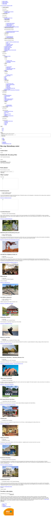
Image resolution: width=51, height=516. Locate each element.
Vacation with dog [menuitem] (7, 48)
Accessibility (4, 505)
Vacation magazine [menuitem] (5, 7)
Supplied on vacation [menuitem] (9, 44)
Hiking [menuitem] (6, 63)
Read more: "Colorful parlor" (5, 423)
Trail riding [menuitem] (8, 86)
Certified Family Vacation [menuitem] (10, 25)
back (1, 126)
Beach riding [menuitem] (8, 87)
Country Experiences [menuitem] (9, 37)
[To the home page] (6, 5)
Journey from (2, 171)
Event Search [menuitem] (6, 112)
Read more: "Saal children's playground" (6, 303)
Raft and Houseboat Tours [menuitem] (10, 32)
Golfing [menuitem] (5, 79)
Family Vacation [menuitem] (7, 19)
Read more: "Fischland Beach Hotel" (6, 486)
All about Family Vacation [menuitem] (10, 23)
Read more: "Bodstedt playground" (6, 197)
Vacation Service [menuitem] (5, 116)
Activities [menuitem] (4, 51)
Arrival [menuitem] (5, 123)
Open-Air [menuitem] (5, 114)
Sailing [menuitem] (5, 78)
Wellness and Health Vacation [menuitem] (9, 38)
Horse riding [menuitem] (6, 80)
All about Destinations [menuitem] (7, 95)
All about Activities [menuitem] (7, 56)
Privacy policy (4, 503)
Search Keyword (4, 134)
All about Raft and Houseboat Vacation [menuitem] (12, 31)
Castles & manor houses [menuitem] (8, 99)
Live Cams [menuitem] (6, 122)
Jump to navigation (5, 2)
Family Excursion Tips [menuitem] (9, 24)
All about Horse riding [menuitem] (9, 83)
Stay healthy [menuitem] (8, 43)
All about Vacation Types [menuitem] (8, 17)
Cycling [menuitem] (6, 57)
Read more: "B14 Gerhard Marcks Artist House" (8, 404)
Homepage (4, 141)
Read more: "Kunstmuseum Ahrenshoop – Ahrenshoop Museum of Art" (11, 363)
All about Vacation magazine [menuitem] (8, 11)
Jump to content (4, 1)
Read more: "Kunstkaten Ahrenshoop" (6, 464)
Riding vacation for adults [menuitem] (10, 84)
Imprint (3, 504)
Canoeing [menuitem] (6, 71)
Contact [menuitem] (5, 124)
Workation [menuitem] (6, 50)
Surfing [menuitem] (5, 76)
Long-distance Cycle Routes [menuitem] (10, 61)
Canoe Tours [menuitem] (8, 75)
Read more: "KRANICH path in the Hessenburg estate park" (10, 239)
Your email (2, 493)
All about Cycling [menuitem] (9, 60)
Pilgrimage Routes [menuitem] (9, 69)
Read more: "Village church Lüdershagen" (7, 384)
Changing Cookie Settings (6, 506)
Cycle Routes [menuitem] (8, 62)
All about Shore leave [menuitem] (9, 36)
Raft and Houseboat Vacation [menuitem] (9, 27)
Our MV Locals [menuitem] (6, 12)
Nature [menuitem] (6, 101)
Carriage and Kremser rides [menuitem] (10, 88)
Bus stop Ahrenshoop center (6, 143)
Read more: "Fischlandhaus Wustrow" (6, 323)
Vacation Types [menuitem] (5, 13)
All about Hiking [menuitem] (9, 66)
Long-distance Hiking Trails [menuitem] (10, 68)
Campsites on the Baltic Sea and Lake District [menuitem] (11, 26)
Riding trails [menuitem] (8, 85)
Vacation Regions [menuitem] (7, 96)
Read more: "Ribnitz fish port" (5, 282)
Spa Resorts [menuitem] (6, 100)
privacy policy (47, 499)
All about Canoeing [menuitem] (9, 74)
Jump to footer (4, 3)
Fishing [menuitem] (5, 70)
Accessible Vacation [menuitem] (7, 46)
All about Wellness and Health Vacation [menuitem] (12, 41)
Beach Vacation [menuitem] (6, 18)
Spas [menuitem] (7, 42)
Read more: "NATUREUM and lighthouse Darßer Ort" (9, 262)
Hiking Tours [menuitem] (8, 67)
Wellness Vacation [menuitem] (9, 45)
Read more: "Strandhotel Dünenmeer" (6, 218)
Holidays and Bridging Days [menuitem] (8, 115)
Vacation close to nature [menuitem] (8, 47)
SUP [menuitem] (5, 77)
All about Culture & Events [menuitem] (8, 111)
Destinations (4, 142)
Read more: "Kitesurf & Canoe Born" (6, 343)
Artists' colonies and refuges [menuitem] (8, 98)
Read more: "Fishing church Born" (5, 443)
